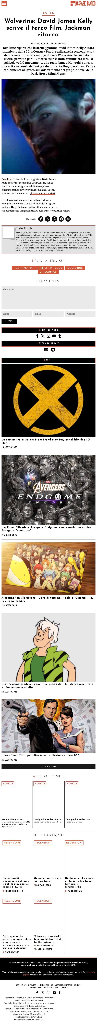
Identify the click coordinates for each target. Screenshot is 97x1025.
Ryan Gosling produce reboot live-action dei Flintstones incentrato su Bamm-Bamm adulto (47, 686)
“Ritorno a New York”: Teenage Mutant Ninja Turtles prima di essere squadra (48, 940)
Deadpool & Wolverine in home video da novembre (47, 821)
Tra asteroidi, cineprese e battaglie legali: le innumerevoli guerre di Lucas (16, 882)
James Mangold (50, 268)
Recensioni (12, 843)
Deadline (6, 179)
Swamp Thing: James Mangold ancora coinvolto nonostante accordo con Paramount (16, 823)
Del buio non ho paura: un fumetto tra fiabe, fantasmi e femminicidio (79, 882)
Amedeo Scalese (44, 949)
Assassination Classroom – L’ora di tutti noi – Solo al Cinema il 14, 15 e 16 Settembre (47, 599)
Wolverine (75, 268)
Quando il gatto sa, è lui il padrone (47, 879)
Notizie (48, 13)
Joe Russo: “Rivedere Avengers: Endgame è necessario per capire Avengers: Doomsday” (46, 529)
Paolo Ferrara (75, 891)
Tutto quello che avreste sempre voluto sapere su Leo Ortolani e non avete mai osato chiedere (17, 942)
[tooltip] (40, 219)
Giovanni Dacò (43, 885)
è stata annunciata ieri (43, 193)
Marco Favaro (12, 952)
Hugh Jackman (24, 268)
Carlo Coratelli (58, 43)
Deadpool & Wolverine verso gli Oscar (78, 821)
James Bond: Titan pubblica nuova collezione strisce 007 (40, 755)
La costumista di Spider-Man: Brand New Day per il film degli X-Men (46, 441)
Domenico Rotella (14, 891)
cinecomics (48, 272)
